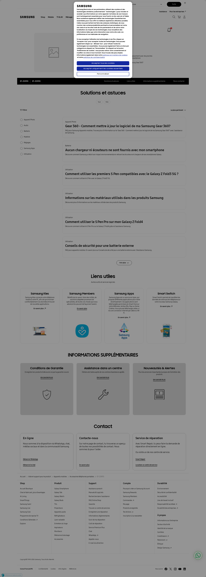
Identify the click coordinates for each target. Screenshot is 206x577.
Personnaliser (103, 74)
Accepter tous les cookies (103, 63)
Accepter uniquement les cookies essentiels (103, 69)
